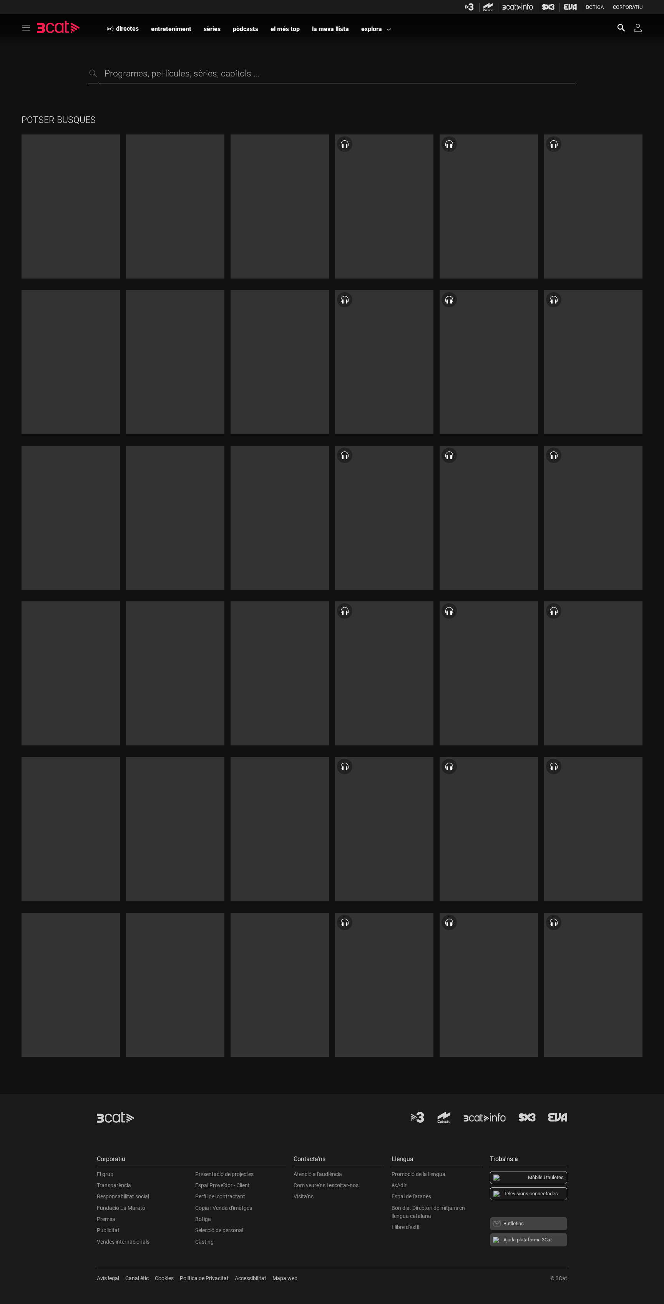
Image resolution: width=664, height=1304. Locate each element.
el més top (285, 29)
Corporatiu (627, 7)
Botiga (595, 7)
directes (127, 28)
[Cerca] (624, 27)
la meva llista (330, 29)
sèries (212, 29)
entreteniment (171, 29)
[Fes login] (637, 27)
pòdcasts (245, 29)
